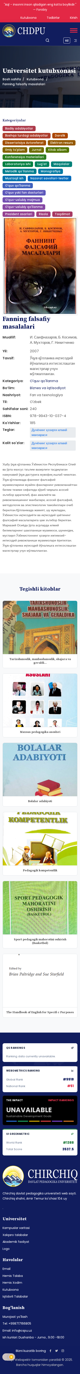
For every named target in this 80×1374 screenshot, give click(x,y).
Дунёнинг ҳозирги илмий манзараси (49, 432)
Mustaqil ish (14, 178)
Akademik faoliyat (16, 1242)
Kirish (73, 18)
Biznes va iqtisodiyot (48, 388)
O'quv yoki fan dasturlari (24, 193)
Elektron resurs (61, 143)
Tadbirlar (53, 18)
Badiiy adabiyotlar (19, 129)
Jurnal (36, 150)
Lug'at (42, 164)
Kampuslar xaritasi (16, 1228)
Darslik (60, 136)
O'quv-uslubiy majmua (22, 200)
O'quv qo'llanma (17, 186)
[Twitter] (56, 1350)
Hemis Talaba (13, 1276)
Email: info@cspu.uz (17, 1330)
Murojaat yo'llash (15, 1317)
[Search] (47, 40)
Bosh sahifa (12, 79)
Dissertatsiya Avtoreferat (24, 143)
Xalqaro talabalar (15, 1235)
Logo (6, 1249)
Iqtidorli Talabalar (15, 1296)
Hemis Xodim (12, 1282)
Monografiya (50, 171)
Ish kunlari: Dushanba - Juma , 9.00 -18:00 (33, 1337)
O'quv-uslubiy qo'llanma (24, 207)
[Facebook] (50, 1350)
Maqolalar (62, 164)
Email (6, 1269)
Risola (43, 214)
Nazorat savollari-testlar (49, 178)
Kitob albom (57, 150)
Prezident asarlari (18, 214)
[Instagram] (62, 1350)
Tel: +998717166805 (17, 1323)
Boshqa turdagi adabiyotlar (26, 136)
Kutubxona (28, 18)
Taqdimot (62, 214)
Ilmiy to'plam (15, 150)
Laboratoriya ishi (18, 164)
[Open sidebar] (75, 40)
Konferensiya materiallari (24, 157)
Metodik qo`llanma (19, 171)
